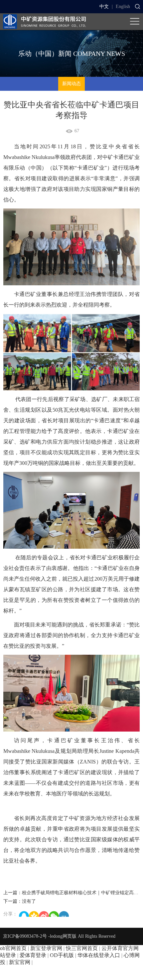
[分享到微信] (54, 914)
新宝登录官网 (46, 948)
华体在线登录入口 (98, 955)
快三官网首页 (82, 948)
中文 (104, 6)
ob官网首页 (13, 948)
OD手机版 (62, 955)
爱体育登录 (33, 955)
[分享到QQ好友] (24, 914)
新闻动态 (71, 83)
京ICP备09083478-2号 (25, 936)
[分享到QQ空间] (34, 914)
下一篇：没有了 (19, 901)
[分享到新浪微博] (44, 914)
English (123, 6)
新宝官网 (19, 962)
